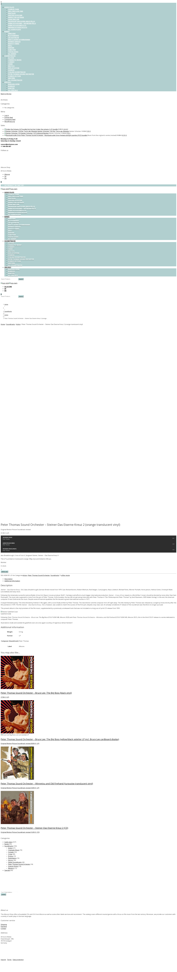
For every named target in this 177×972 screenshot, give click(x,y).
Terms (9, 960)
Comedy (11, 852)
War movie (66, 575)
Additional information (12, 581)
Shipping (4, 924)
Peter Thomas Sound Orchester (39, 575)
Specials (7, 870)
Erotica (10, 856)
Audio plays (8, 842)
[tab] (90, 579)
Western (11, 868)
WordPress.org (9, 122)
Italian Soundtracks (14, 862)
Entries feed (8, 117)
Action (18, 324)
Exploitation (12, 858)
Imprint (3, 960)
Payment (4, 927)
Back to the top (6, 94)
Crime (10, 854)
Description (8, 579)
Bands (6, 844)
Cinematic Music (13, 850)
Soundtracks (10, 324)
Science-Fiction (13, 866)
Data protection (18, 960)
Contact (3, 929)
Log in (6, 115)
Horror (10, 860)
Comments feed (9, 119)
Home (3, 324)
